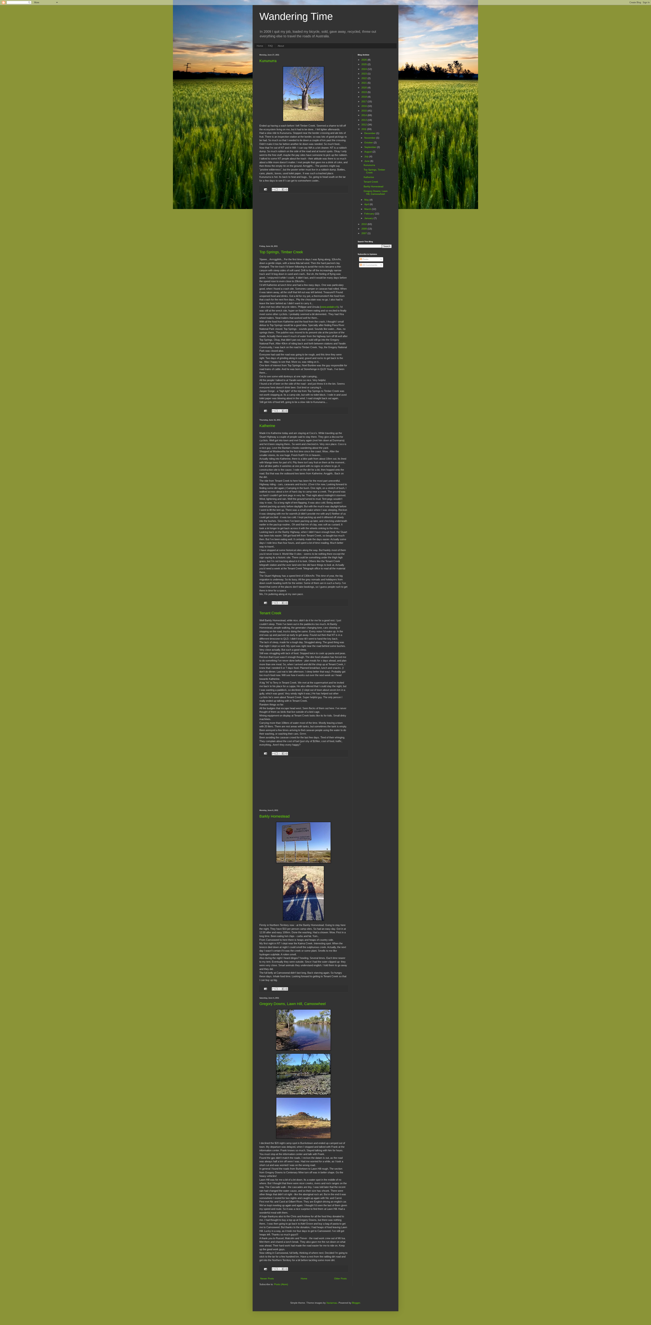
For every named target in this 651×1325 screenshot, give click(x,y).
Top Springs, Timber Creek (281, 252)
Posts (365, 259)
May (367, 199)
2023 (364, 73)
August (368, 151)
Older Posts (340, 1278)
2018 (364, 96)
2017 (364, 101)
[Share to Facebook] (283, 189)
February (369, 213)
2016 (364, 106)
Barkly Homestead (274, 816)
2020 (364, 87)
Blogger (356, 1302)
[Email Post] (265, 189)
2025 (364, 64)
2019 (364, 92)
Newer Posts (267, 1278)
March (368, 209)
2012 (364, 124)
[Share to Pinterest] (286, 189)
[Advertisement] (303, 219)
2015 (364, 110)
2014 (364, 115)
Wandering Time (296, 16)
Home (260, 45)
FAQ (270, 45)
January (369, 218)
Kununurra (268, 61)
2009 (364, 228)
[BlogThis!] (276, 189)
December (370, 133)
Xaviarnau (331, 1302)
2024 (364, 69)
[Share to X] (280, 189)
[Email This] (273, 189)
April (367, 204)
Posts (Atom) (281, 1284)
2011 (364, 129)
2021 (364, 82)
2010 (364, 224)
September (370, 147)
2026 (364, 59)
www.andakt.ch (329, 306)
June (367, 161)
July (366, 156)
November (370, 137)
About (281, 45)
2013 (364, 120)
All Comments (369, 265)
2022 (364, 78)
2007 (364, 233)
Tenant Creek (270, 613)
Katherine (267, 426)
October (369, 142)
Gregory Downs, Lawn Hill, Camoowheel (292, 1004)
